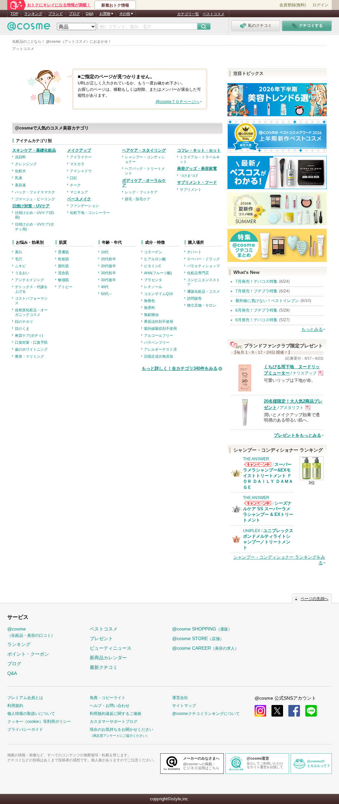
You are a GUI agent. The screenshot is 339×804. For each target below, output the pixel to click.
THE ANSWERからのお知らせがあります (257, 464)
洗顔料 (20, 157)
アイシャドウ (81, 171)
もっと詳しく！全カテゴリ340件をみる (180, 368)
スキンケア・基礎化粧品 (34, 150)
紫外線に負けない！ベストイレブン (267, 300)
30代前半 (108, 273)
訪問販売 (194, 298)
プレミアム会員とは (25, 697)
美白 (18, 252)
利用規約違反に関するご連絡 (115, 713)
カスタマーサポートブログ (113, 721)
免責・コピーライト (107, 697)
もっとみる (312, 329)
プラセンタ (153, 280)
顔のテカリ (24, 322)
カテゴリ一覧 (188, 14)
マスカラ (77, 164)
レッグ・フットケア (141, 192)
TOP (14, 14)
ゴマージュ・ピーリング (35, 199)
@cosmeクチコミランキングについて (206, 713)
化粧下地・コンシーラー (90, 213)
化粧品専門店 (198, 273)
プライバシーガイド (25, 729)
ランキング (33, 14)
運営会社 (180, 697)
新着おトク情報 (115, 5)
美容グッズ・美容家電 (197, 168)
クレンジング (26, 164)
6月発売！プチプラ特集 (256, 310)
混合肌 (63, 273)
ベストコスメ (213, 14)
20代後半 (108, 266)
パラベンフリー (157, 342)
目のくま (22, 328)
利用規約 (15, 705)
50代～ (106, 294)
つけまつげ (189, 175)
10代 (105, 252)
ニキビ (20, 266)
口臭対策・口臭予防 (31, 342)
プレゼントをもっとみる (297, 435)
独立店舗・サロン (201, 305)
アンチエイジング (29, 280)
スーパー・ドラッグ (203, 259)
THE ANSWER (256, 459)
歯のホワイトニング (31, 349)
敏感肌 (63, 280)
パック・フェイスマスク (35, 192)
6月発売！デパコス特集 (256, 320)
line (311, 711)
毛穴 (18, 259)
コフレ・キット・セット (199, 150)
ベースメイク (79, 199)
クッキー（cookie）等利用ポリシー (39, 721)
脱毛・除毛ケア (137, 199)
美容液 (20, 185)
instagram (260, 711)
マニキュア (79, 192)
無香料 (149, 308)
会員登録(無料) (292, 5)
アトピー (65, 287)
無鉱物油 (151, 315)
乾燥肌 (63, 259)
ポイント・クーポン (28, 654)
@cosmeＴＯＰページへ (177, 101)
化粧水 (20, 171)
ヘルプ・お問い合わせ (109, 705)
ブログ (74, 14)
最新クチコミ (104, 667)
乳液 (18, 178)
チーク (75, 185)
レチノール (153, 287)
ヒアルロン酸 (155, 259)
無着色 (149, 301)
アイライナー (81, 157)
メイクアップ (79, 150)
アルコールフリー (158, 335)
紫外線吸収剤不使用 (160, 328)
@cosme (31, 632)
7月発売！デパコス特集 (256, 281)
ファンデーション (84, 206)
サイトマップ (184, 705)
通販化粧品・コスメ (203, 291)
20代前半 (108, 259)
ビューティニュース (110, 648)
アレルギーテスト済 (160, 349)
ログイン (320, 5)
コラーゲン (153, 252)
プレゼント (101, 638)
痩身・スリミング (29, 356)
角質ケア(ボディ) (29, 335)
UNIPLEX (251, 530)
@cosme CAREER (205, 648)
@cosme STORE (198, 638)
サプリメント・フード (197, 182)
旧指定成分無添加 (158, 356)
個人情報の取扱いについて (31, 713)
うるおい (22, 273)
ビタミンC (152, 266)
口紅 (73, 178)
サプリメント (191, 189)
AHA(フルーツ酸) (158, 273)
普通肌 (63, 252)
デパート (194, 252)
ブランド (55, 14)
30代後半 (108, 280)
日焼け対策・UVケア (31, 206)
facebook (294, 711)
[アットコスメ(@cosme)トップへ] (28, 27)
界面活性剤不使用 (158, 322)
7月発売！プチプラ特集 (256, 291)
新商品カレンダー (108, 657)
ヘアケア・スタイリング (144, 150)
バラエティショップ (203, 266)
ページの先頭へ (314, 598)
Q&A (89, 14)
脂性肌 (63, 266)
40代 (105, 287)
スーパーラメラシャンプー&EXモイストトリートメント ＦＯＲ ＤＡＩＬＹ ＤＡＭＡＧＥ (268, 475)
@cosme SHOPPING (202, 628)
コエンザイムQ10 (158, 294)
